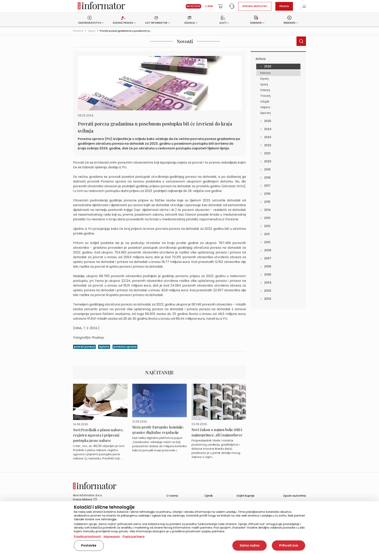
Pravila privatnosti (87, 536)
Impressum (112, 536)
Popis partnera (133, 536)
